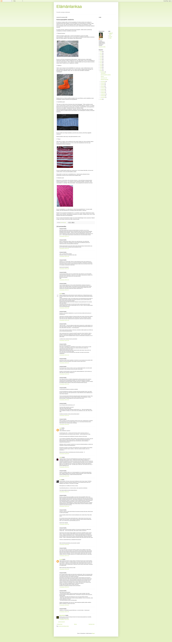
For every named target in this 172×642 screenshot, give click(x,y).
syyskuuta (103, 84)
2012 (101, 61)
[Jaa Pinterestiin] (73, 222)
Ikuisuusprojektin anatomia (106, 74)
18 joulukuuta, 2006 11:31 (64, 248)
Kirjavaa (102, 76)
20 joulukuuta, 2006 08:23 (64, 605)
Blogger (93, 633)
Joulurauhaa (103, 73)
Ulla (110, 35)
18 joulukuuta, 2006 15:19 (64, 374)
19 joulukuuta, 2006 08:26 (64, 544)
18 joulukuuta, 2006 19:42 (64, 424)
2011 (101, 62)
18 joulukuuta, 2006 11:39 (64, 256)
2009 (101, 65)
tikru (60, 479)
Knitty (110, 38)
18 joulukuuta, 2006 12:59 (64, 340)
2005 (101, 99)
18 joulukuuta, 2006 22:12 (64, 491)
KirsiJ (60, 293)
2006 (101, 70)
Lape (60, 428)
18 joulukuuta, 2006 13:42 (64, 355)
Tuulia (60, 457)
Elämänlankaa (69, 6)
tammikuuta (103, 97)
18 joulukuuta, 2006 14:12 (64, 362)
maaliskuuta (103, 94)
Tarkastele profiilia (102, 46)
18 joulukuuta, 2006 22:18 (64, 506)
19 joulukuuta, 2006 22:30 (64, 569)
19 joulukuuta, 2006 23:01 (64, 587)
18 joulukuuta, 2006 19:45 (64, 453)
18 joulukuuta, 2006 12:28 (64, 307)
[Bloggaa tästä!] (70, 222)
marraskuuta (103, 81)
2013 (101, 59)
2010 (101, 64)
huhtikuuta (103, 92)
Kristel (101, 39)
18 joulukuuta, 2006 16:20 (64, 399)
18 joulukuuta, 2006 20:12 (64, 467)
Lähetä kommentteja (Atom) (64, 626)
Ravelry (110, 36)
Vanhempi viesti (91, 624)
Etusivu (75, 624)
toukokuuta (103, 90)
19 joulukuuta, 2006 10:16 (64, 555)
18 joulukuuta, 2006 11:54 (64, 268)
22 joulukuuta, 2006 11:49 (64, 611)
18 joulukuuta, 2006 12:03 (64, 279)
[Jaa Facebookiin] (72, 222)
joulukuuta (103, 71)
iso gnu (60, 559)
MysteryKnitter (62, 615)
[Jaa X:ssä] (71, 222)
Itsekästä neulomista (104, 79)
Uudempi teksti (59, 624)
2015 (101, 56)
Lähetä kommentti (61, 621)
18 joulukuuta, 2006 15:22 (64, 384)
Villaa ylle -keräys (111, 33)
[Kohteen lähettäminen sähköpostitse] (68, 222)
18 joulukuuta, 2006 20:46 (64, 476)
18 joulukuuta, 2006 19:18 (64, 415)
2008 (101, 67)
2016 (101, 54)
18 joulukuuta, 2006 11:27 (64, 236)
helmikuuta (103, 95)
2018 (101, 51)
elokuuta (102, 86)
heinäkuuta (103, 87)
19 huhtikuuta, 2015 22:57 (64, 619)
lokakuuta (103, 83)
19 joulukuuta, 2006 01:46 (64, 524)
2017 (101, 53)
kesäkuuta (103, 89)
